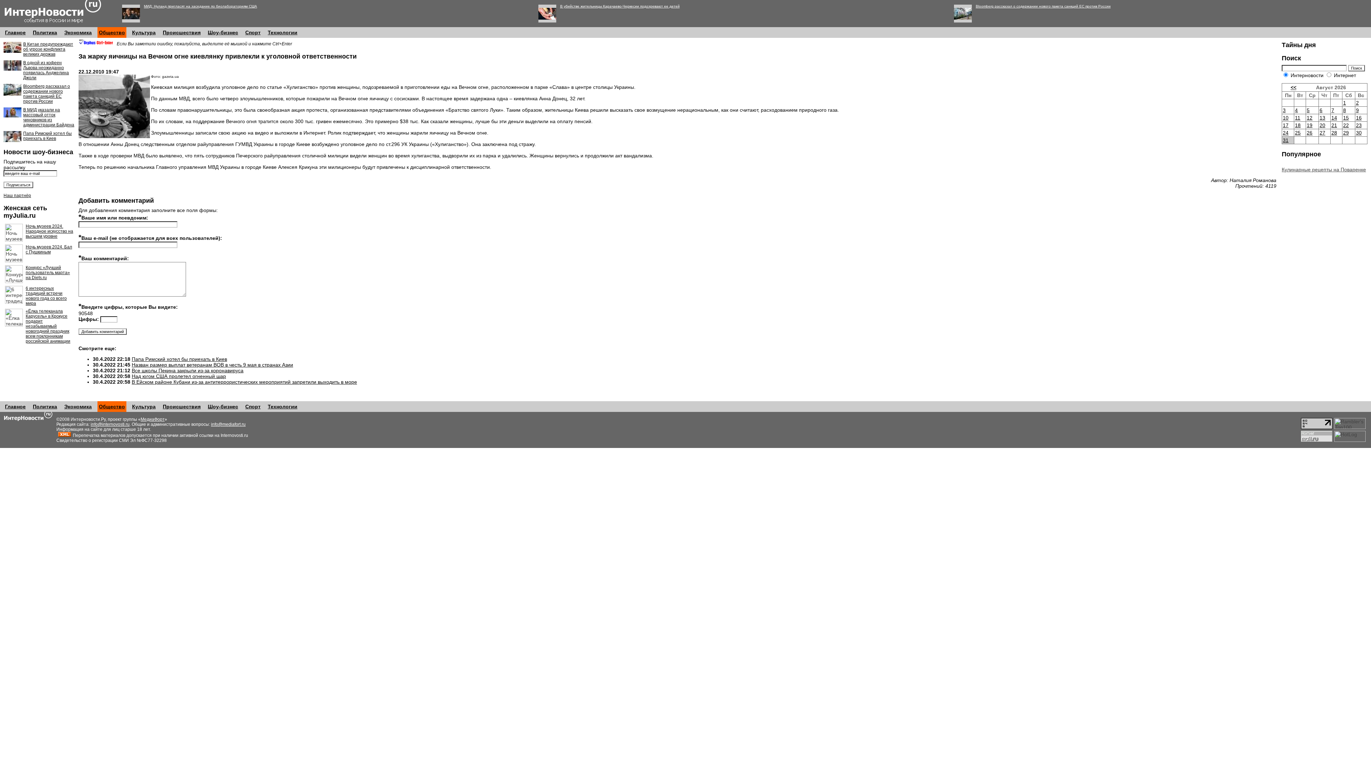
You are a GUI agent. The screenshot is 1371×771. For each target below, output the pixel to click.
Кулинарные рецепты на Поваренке (1324, 169)
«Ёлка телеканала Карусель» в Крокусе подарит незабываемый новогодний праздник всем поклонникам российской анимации (48, 326)
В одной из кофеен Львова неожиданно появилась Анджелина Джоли (46, 70)
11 (1297, 118)
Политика (45, 32)
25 (1298, 133)
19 (1309, 125)
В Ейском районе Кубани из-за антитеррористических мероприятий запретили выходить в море (244, 382)
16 (1359, 118)
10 (1286, 118)
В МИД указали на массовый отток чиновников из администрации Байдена (48, 117)
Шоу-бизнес (223, 32)
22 (1346, 125)
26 (1309, 133)
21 (1334, 125)
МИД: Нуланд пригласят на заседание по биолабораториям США (200, 6)
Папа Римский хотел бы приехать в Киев (47, 136)
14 (1334, 118)
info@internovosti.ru (110, 424)
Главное (15, 32)
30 (1359, 133)
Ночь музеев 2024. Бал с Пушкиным (49, 250)
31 (1286, 140)
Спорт (253, 32)
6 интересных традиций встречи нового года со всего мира (46, 296)
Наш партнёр (17, 195)
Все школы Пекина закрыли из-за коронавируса (187, 370)
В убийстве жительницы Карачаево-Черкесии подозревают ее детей (620, 6)
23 (1359, 125)
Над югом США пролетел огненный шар (179, 376)
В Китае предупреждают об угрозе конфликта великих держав (48, 49)
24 (1286, 133)
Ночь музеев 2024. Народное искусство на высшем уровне (49, 231)
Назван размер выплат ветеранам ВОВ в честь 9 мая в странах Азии (212, 365)
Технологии (282, 32)
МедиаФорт (153, 419)
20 (1322, 125)
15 (1346, 118)
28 (1334, 133)
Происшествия (182, 32)
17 (1286, 125)
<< (1293, 87)
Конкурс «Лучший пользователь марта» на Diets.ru (48, 272)
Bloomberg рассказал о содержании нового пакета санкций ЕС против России (1043, 6)
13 (1322, 118)
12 (1309, 118)
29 (1346, 133)
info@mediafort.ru (228, 424)
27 (1322, 133)
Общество (112, 32)
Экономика (78, 32)
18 (1298, 125)
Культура (144, 32)
